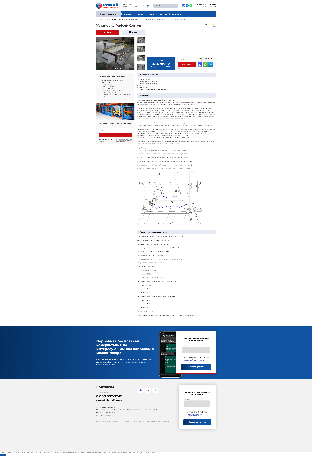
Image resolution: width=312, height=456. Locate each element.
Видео (134, 32)
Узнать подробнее (149, 453)
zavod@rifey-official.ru (109, 400)
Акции (151, 14)
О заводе (128, 14)
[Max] (183, 5)
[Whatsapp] (190, 5)
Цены (140, 14)
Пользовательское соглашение (158, 421)
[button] (110, 68)
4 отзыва (213, 26)
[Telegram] (187, 5)
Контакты (176, 14)
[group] (115, 53)
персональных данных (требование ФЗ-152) (196, 359)
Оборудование (109, 14)
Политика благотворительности (133, 421)
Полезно (163, 14)
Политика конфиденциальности (107, 421)
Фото (109, 32)
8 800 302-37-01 (206, 4)
